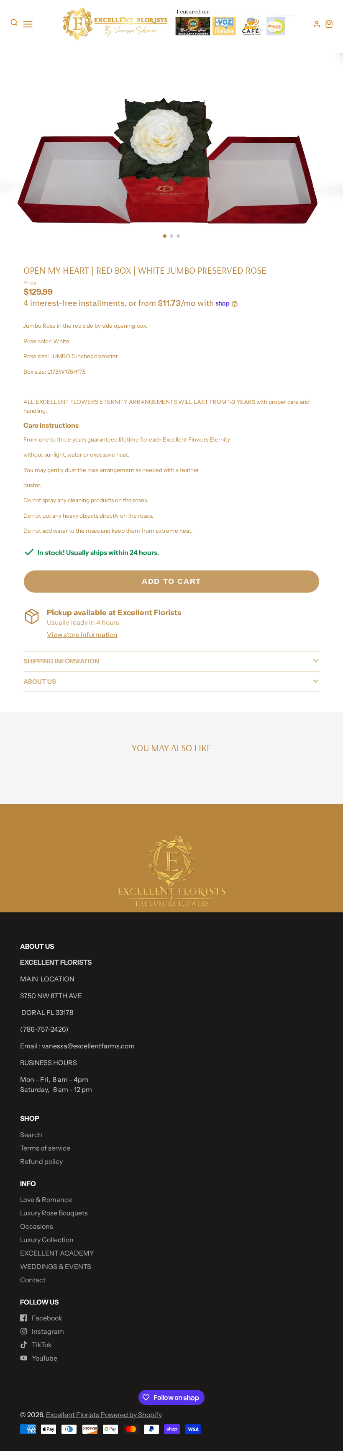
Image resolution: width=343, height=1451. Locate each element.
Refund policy (41, 1161)
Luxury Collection (47, 1239)
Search (31, 1134)
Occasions (36, 1226)
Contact (33, 1280)
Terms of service (45, 1148)
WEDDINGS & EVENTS (55, 1266)
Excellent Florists (73, 1414)
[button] (164, 236)
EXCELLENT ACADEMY (57, 1253)
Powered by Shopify (131, 1414)
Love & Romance (46, 1199)
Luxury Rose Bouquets (54, 1213)
